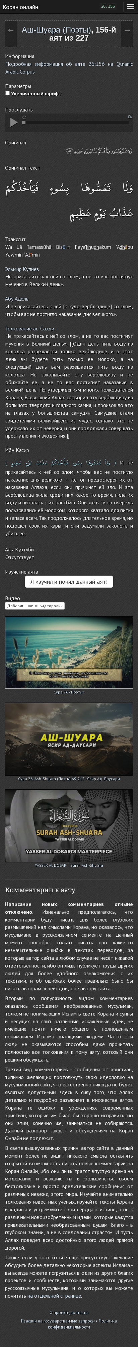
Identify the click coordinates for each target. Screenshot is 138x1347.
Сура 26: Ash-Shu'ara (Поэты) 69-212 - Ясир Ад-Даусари (69, 778)
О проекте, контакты (69, 1312)
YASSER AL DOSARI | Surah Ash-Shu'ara (69, 865)
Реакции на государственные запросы (58, 1321)
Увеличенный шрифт (36, 93)
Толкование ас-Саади (29, 328)
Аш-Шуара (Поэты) (56, 29)
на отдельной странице (54, 1295)
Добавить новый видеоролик (35, 605)
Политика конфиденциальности (82, 1324)
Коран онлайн (20, 7)
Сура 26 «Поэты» (69, 691)
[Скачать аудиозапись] (130, 117)
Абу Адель (16, 298)
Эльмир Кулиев (22, 269)
